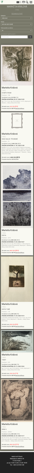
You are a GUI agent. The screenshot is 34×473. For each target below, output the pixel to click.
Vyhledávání (27, 2)
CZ (17, 2)
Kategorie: (3, 15)
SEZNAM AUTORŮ (17, 14)
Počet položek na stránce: (7, 28)
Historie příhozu (19, 108)
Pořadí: (2, 21)
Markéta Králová (10, 87)
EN (20, 2)
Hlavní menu (31, 2)
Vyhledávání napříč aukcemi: (8, 34)
